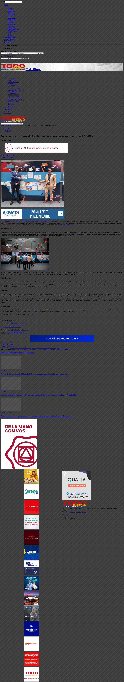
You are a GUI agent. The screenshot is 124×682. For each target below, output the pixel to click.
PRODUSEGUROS (10, 39)
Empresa (10, 10)
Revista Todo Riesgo (10, 37)
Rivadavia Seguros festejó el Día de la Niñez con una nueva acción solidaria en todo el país (34, 374)
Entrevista (11, 13)
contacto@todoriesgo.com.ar (78, 512)
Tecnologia (11, 36)
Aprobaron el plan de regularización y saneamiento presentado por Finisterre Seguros (34, 348)
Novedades (7, 131)
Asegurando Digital (66, 224)
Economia (11, 8)
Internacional (11, 18)
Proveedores (11, 26)
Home (6, 5)
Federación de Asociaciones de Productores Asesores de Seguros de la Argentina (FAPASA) (29, 221)
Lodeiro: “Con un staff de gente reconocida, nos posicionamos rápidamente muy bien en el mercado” (40, 349)
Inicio (2, 125)
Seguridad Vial (12, 31)
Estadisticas (11, 14)
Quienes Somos (8, 42)
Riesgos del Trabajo (13, 29)
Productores (11, 24)
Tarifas (10, 34)
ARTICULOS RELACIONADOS (11, 353)
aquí (33, 314)
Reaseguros (11, 27)
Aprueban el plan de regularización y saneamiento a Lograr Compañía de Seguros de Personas (36, 416)
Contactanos (65, 515)
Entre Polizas (12, 11)
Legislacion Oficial (13, 19)
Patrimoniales (12, 21)
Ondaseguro (7, 40)
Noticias (6, 6)
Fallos (9, 16)
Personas (10, 23)
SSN (9, 32)
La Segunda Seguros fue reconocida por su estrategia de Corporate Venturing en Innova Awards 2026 (39, 395)
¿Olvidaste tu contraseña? (8, 55)
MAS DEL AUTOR (28, 353)
